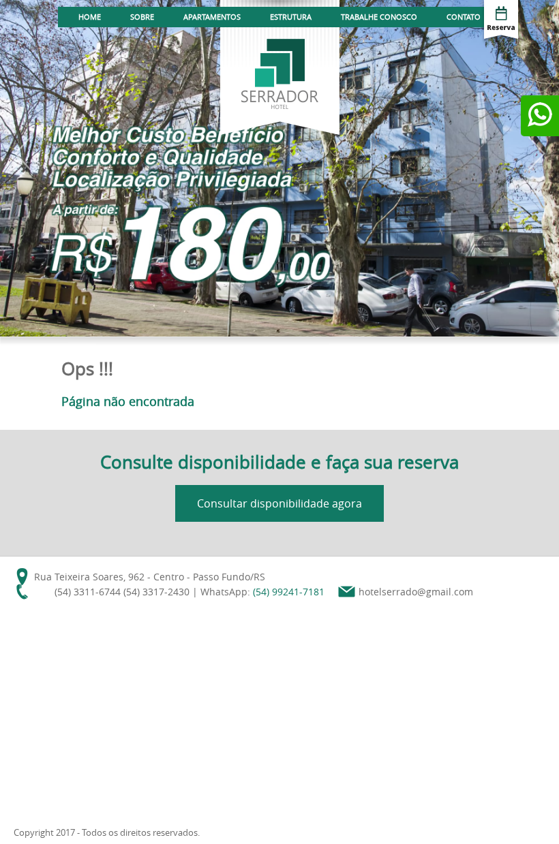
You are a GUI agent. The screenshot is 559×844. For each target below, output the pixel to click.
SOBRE (142, 17)
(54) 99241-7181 (288, 591)
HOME (89, 17)
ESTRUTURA (291, 17)
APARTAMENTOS (212, 17)
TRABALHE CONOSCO (379, 17)
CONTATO (464, 17)
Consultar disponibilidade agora (279, 503)
